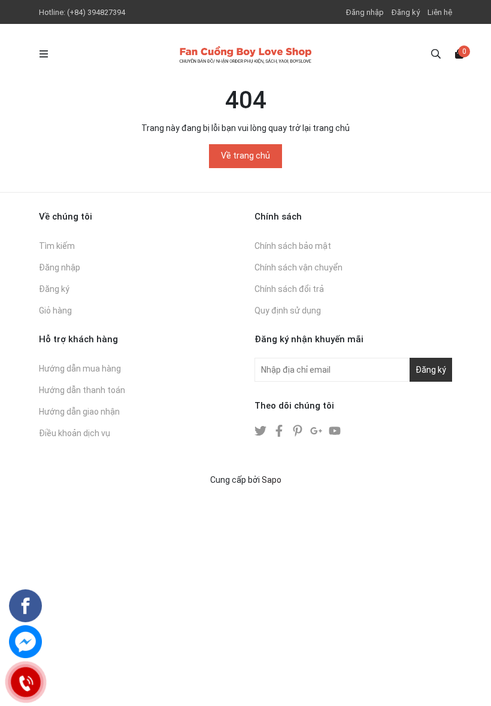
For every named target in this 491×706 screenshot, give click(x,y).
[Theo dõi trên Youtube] (335, 430)
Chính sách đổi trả (289, 289)
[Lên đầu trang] (470, 685)
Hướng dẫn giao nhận (79, 411)
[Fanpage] (25, 605)
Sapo (271, 480)
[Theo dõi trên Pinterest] (298, 430)
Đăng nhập (365, 12)
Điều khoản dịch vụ (74, 433)
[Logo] (245, 54)
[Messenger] (25, 641)
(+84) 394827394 (96, 12)
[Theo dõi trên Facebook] (280, 430)
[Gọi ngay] (26, 682)
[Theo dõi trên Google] (317, 430)
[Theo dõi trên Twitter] (261, 430)
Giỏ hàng (55, 310)
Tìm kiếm (57, 246)
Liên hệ (440, 12)
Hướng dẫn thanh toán (82, 390)
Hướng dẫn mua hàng (80, 368)
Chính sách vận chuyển (298, 267)
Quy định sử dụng (287, 310)
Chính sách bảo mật (292, 246)
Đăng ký (406, 12)
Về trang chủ (245, 155)
